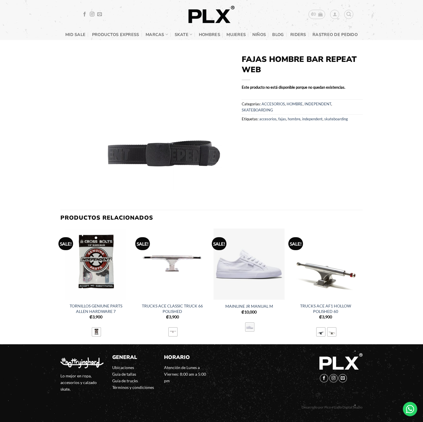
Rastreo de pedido (335, 34)
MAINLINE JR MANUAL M (249, 306)
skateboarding (336, 119)
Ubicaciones (123, 367)
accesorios (268, 119)
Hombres (209, 34)
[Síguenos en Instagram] (92, 14)
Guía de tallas (124, 374)
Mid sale (75, 34)
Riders (298, 34)
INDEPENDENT (317, 104)
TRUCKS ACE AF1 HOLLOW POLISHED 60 (325, 308)
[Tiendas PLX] (211, 14)
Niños (259, 34)
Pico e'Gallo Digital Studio (343, 407)
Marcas (155, 34)
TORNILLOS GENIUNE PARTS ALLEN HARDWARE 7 (96, 308)
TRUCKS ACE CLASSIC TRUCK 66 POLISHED (172, 308)
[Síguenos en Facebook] (84, 14)
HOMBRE (295, 104)
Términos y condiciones (133, 387)
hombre (294, 119)
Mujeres (236, 34)
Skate (181, 34)
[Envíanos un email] (99, 14)
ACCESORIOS (273, 104)
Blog (278, 34)
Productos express (115, 34)
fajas (282, 119)
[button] (316, 14)
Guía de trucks (125, 380)
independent (312, 119)
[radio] (96, 332)
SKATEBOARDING (257, 110)
